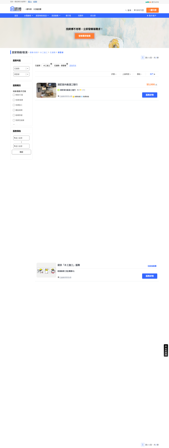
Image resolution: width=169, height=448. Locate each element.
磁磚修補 (18, 115)
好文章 (93, 16)
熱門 (151, 74)
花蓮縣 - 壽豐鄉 (60, 66)
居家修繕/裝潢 (41, 16)
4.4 (78, 90)
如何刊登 (140, 10)
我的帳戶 (152, 16)
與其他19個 (68, 96)
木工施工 (44, 52)
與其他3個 (67, 277)
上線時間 (125, 74)
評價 (113, 74)
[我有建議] (166, 350)
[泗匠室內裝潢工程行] (46, 90)
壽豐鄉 (60, 52)
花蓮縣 (53, 52)
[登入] (30, 2)
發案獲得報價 (84, 36)
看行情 (68, 16)
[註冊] (35, 2)
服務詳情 (150, 95)
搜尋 (129, 10)
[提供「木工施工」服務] (46, 270)
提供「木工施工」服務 (69, 265)
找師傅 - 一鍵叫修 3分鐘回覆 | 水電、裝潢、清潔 (15, 8)
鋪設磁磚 (18, 110)
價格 (138, 74)
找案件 (80, 16)
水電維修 (27, 16)
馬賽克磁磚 (19, 120)
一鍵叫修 (153, 10)
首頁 (16, 16)
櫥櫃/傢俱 (34, 52)
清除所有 (72, 66)
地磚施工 (18, 105)
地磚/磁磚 (19, 100)
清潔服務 (54, 16)
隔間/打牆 (19, 95)
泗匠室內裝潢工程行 (68, 84)
